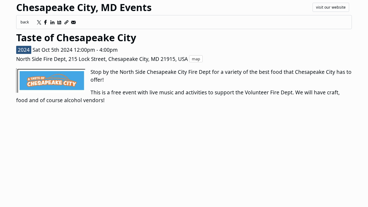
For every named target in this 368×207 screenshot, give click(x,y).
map (196, 58)
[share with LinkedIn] (52, 22)
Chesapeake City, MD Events (84, 7)
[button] (59, 22)
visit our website (331, 7)
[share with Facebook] (45, 22)
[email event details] (73, 22)
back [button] (24, 22)
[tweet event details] (38, 22)
